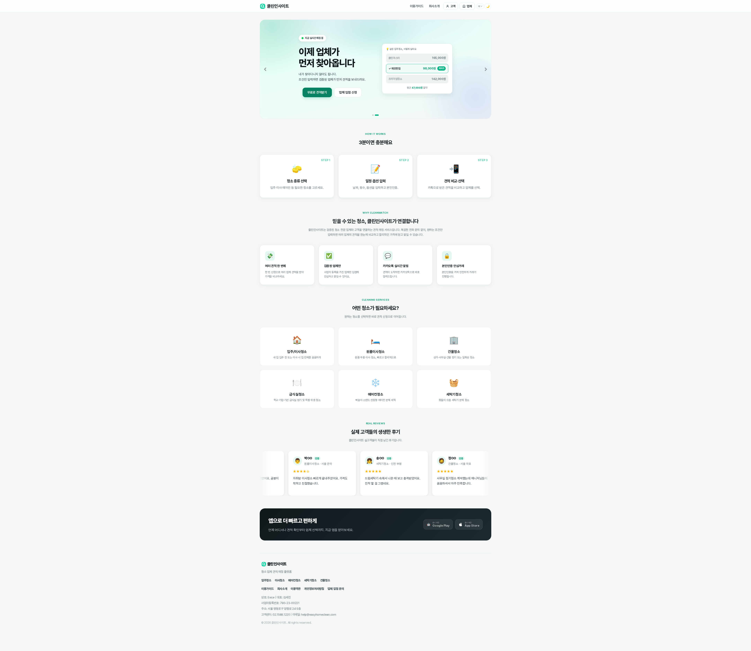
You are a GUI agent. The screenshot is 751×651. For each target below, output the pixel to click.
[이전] (265, 69)
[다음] (485, 69)
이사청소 (280, 580)
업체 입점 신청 (348, 92)
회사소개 (434, 6)
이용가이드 (416, 6)
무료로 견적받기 (317, 92)
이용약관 (296, 589)
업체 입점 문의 (336, 589)
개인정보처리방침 (314, 589)
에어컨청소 (294, 580)
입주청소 (266, 580)
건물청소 (325, 580)
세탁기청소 (310, 580)
